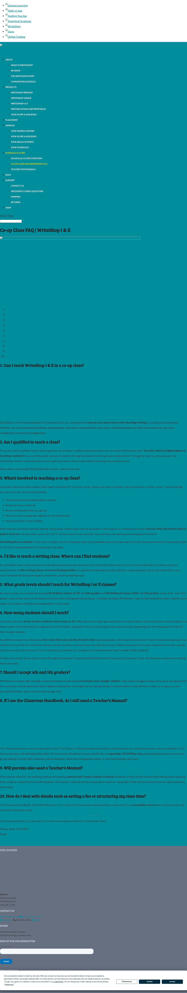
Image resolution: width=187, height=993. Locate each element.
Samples (10, 125)
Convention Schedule (23, 81)
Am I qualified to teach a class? (23, 314)
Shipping (15, 196)
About (9, 59)
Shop (8, 207)
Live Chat (7, 919)
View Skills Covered (22, 142)
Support (10, 180)
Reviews (15, 70)
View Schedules (20, 147)
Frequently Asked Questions (27, 191)
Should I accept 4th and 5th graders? (26, 340)
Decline (150, 982)
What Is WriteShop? (22, 65)
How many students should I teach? (26, 335)
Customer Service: (11, 916)
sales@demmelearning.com (24, 834)
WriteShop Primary (22, 92)
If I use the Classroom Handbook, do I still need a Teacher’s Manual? (44, 345)
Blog (8, 175)
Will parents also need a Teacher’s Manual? (30, 351)
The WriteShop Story (22, 76)
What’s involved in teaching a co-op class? (29, 319)
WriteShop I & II (19, 103)
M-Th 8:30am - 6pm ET (32, 916)
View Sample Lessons (22, 131)
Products (10, 87)
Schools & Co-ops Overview (26, 158)
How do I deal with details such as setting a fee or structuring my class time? (49, 356)
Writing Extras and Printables (28, 109)
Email (37, 919)
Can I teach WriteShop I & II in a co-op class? (31, 309)
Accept (172, 982)
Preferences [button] (9, 985)
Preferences (127, 982)
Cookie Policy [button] (58, 982)
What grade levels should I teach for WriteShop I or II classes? (41, 330)
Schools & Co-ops (15, 153)
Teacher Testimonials (23, 169)
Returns (15, 202)
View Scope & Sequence (24, 114)
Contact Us (17, 185)
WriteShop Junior (21, 98)
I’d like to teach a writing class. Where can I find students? (38, 325)
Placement (11, 120)
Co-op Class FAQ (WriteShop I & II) (29, 164)
